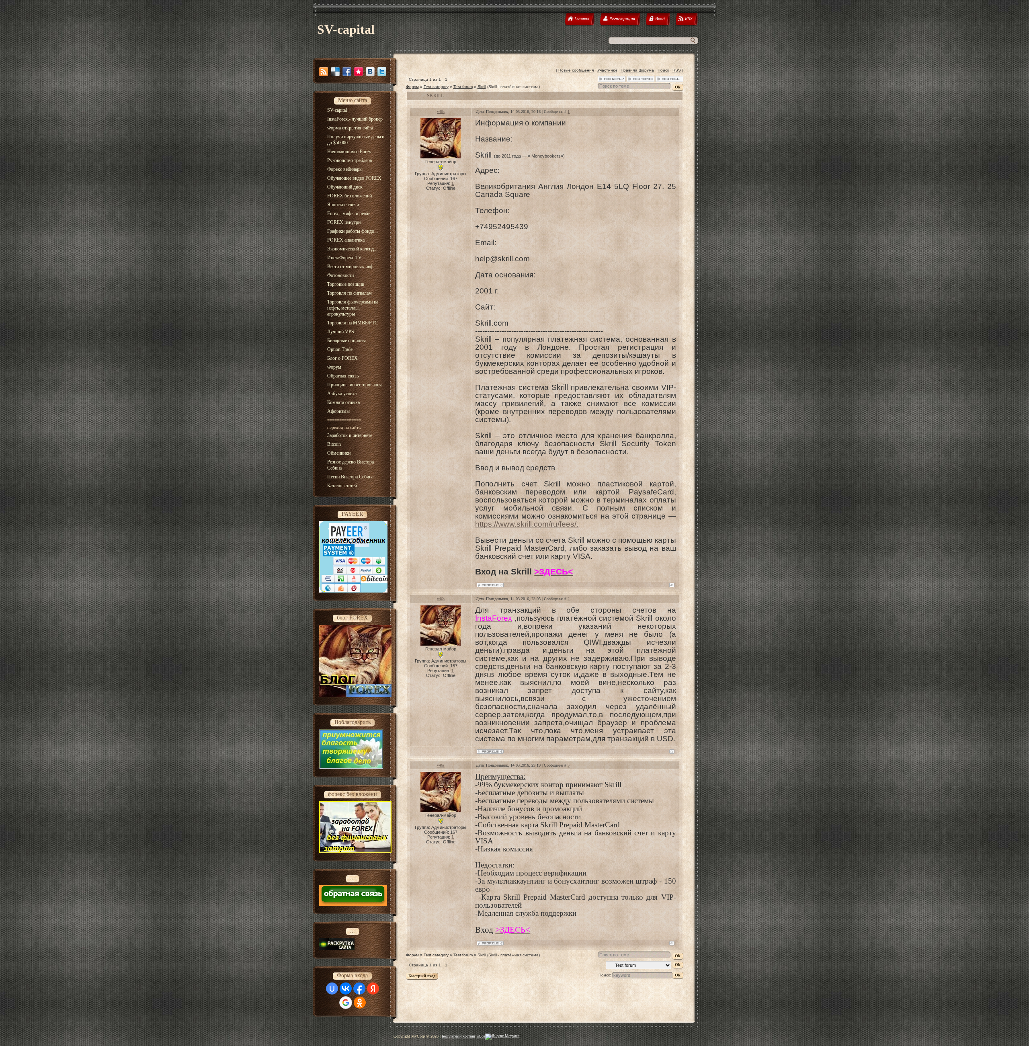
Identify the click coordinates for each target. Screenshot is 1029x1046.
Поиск (663, 70)
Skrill (482, 86)
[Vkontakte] (370, 71)
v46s (441, 111)
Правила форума (637, 70)
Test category (436, 86)
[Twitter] (381, 71)
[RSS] (323, 71)
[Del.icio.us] (335, 71)
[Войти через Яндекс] (373, 988)
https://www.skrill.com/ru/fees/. (526, 524)
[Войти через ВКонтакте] (346, 988)
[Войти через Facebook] (359, 988)
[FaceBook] (346, 71)
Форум (412, 86)
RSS (676, 70)
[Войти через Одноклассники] (360, 1003)
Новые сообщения (576, 70)
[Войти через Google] (345, 1002)
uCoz (481, 1036)
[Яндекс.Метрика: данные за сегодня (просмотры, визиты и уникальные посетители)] (502, 1037)
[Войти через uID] (332, 988)
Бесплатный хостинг (459, 1036)
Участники (607, 70)
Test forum (463, 86)
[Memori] (358, 71)
